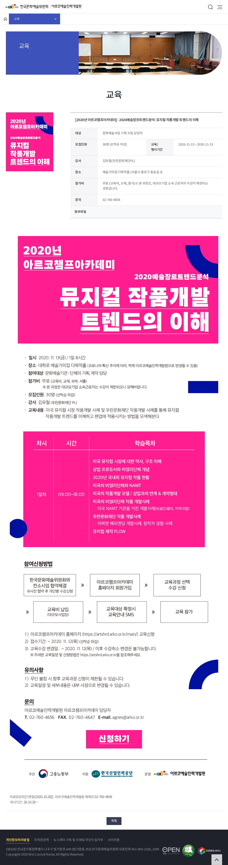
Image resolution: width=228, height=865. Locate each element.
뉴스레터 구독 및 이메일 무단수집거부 (78, 840)
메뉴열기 (219, 7)
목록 (114, 821)
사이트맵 (114, 840)
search (210, 7)
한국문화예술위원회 (28, 6)
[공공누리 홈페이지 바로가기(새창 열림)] (171, 850)
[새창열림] (114, 727)
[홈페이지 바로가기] (5, 19)
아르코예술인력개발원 (66, 6)
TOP (216, 859)
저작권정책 (41, 840)
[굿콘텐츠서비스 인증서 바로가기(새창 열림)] (209, 849)
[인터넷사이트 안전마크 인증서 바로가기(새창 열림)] (188, 847)
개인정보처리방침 (17, 840)
